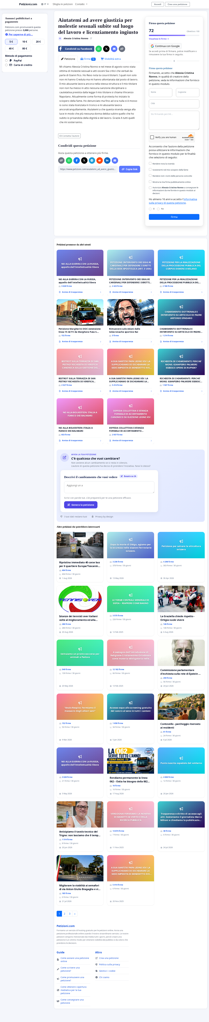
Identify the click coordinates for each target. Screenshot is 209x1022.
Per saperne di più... (20, 34)
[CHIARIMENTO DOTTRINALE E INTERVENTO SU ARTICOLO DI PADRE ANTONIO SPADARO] (181, 322)
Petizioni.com (28, 4)
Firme (89, 59)
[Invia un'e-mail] (114, 49)
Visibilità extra (112, 59)
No (162, 208)
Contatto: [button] (80, 4)
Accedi (157, 4)
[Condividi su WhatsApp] (98, 49)
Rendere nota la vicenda (163, 163)
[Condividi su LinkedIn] (107, 160)
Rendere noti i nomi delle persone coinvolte (172, 176)
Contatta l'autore (70, 135)
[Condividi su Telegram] (92, 160)
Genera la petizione (82, 504)
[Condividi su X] (106, 49)
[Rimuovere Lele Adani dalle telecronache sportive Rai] (130, 322)
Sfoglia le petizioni (63, 4)
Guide (60, 952)
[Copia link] (122, 49)
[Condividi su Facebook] (76, 160)
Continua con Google (167, 46)
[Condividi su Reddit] (99, 160)
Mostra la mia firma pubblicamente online (172, 182)
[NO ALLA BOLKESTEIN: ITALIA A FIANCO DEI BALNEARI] (80, 421)
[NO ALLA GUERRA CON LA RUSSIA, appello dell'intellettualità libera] (80, 273)
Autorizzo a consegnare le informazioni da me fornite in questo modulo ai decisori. (175, 190)
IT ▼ (46, 4)
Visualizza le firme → (159, 38)
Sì (154, 208)
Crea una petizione (177, 4)
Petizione (69, 59)
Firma (174, 217)
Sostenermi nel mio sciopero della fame (170, 169)
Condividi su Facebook (78, 48)
